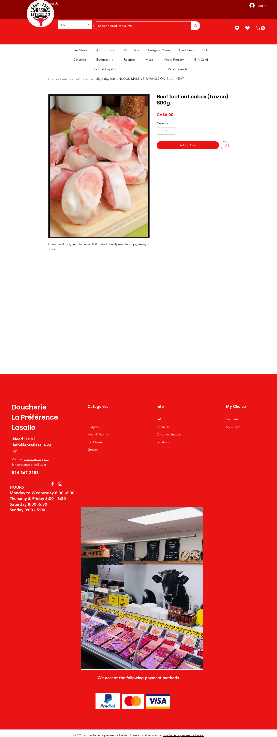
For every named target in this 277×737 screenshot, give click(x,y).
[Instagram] (60, 483)
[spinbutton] (166, 131)
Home (52, 79)
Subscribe (156, 6)
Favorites (232, 419)
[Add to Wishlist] (225, 145)
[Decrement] (159, 131)
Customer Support (36, 459)
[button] (261, 28)
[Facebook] (52, 483)
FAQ (160, 419)
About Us (163, 427)
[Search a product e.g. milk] (195, 26)
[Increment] (172, 131)
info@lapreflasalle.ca (32, 445)
